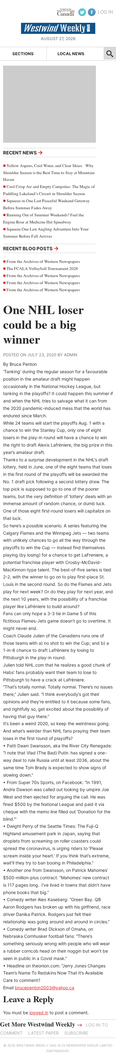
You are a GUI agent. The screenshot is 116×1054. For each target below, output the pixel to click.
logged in (38, 1012)
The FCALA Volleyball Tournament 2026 (42, 268)
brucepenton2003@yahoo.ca (44, 987)
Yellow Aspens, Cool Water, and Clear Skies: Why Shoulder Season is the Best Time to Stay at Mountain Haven (49, 172)
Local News (71, 53)
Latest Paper (43, 1033)
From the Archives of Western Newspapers (43, 261)
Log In (105, 12)
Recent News (23, 152)
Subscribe (76, 1033)
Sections (23, 53)
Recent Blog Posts (31, 248)
